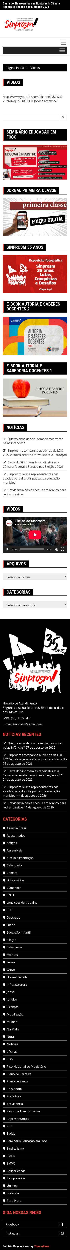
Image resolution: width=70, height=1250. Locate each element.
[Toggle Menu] (62, 50)
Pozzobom (14, 1089)
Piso (10, 1059)
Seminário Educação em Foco (27, 1141)
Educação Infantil (19, 932)
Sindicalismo (15, 1148)
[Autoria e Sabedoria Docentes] (35, 397)
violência (13, 1193)
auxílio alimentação (20, 858)
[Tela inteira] (62, 549)
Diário (11, 925)
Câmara (12, 873)
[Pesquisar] (63, 117)
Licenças (12, 1007)
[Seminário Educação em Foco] (35, 162)
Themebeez (41, 1246)
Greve (11, 970)
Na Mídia (13, 1029)
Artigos (12, 843)
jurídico (12, 999)
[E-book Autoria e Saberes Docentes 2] (35, 335)
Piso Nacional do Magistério (26, 1066)
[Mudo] (56, 549)
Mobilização (15, 1014)
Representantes (18, 1119)
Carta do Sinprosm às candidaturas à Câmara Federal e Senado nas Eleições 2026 (31, 5)
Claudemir (14, 888)
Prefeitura (14, 1096)
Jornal (11, 992)
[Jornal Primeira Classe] (35, 217)
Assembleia (15, 850)
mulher (12, 1022)
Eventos (12, 955)
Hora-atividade (17, 977)
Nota (10, 1037)
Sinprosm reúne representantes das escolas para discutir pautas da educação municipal (31, 478)
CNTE (11, 895)
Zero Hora (14, 1201)
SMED (11, 1156)
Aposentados (16, 836)
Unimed (12, 1186)
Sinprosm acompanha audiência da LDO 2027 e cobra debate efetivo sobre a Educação (35, 452)
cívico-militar (15, 880)
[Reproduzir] (8, 549)
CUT (10, 910)
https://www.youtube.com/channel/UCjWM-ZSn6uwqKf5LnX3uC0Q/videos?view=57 (33, 99)
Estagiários (14, 947)
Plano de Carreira (19, 1074)
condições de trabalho (22, 902)
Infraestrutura (17, 985)
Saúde (11, 1133)
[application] (35, 535)
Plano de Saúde (17, 1081)
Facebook (12, 1224)
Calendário (14, 865)
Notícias (12, 1044)
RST (9, 1126)
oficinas (12, 1052)
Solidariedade (16, 1171)
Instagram (13, 1233)
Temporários (16, 1178)
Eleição (11, 940)
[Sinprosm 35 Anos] (35, 274)
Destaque (13, 917)
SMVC (11, 1163)
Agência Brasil (17, 828)
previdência (15, 1104)
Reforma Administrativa (23, 1111)
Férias (11, 962)
